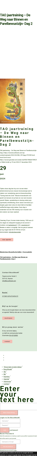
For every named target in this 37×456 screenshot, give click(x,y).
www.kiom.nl (25, 225)
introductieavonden (15, 232)
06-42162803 (13, 335)
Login (4, 430)
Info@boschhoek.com (9, 281)
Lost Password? (14, 430)
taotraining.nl (12, 225)
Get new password (8, 446)
